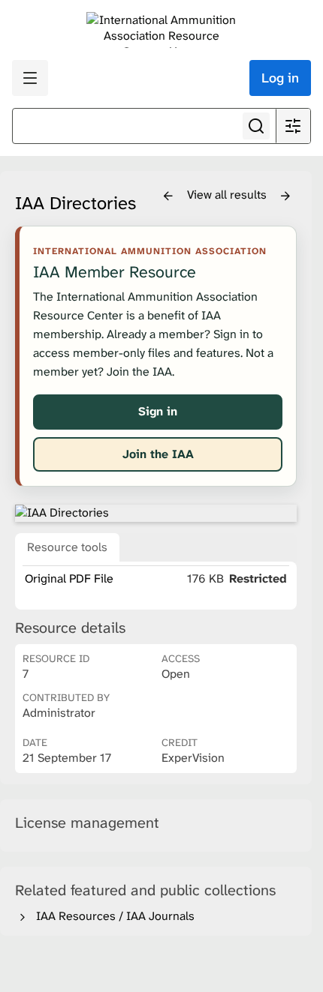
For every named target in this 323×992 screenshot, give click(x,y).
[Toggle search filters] (293, 126)
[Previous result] (168, 196)
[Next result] (285, 196)
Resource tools (67, 547)
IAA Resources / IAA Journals (112, 916)
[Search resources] (256, 125)
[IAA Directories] (156, 513)
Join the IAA (158, 454)
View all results (228, 194)
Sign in (157, 411)
